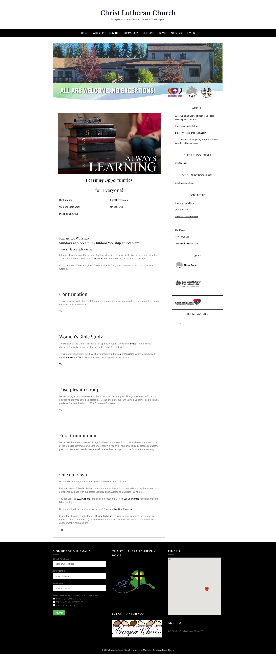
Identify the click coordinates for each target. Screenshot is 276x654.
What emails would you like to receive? (75, 595)
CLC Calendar (181, 163)
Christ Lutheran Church (138, 12)
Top (61, 311)
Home (84, 33)
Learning (148, 33)
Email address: (61, 559)
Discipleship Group (68, 213)
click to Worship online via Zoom (190, 132)
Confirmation (65, 200)
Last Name (59, 583)
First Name (59, 571)
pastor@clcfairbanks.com (187, 243)
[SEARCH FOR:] (197, 323)
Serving (114, 33)
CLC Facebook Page (184, 183)
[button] (207, 589)
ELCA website (83, 498)
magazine (125, 354)
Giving (191, 33)
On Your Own (116, 207)
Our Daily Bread (131, 498)
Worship (98, 33)
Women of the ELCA (73, 357)
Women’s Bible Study (69, 207)
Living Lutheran (104, 516)
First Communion (119, 200)
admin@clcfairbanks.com (186, 216)
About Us (176, 33)
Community (130, 33)
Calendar (132, 343)
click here (100, 258)
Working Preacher (123, 509)
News (162, 33)
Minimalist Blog (150, 650)
